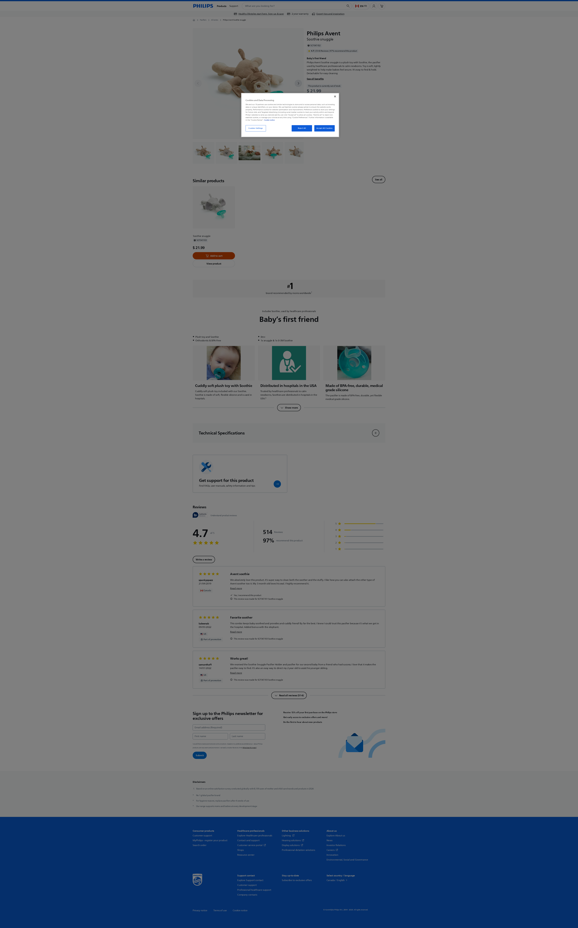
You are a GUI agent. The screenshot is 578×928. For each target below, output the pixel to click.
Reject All (302, 128)
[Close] (335, 96)
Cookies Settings (255, 128)
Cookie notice (269, 120)
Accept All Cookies (324, 128)
